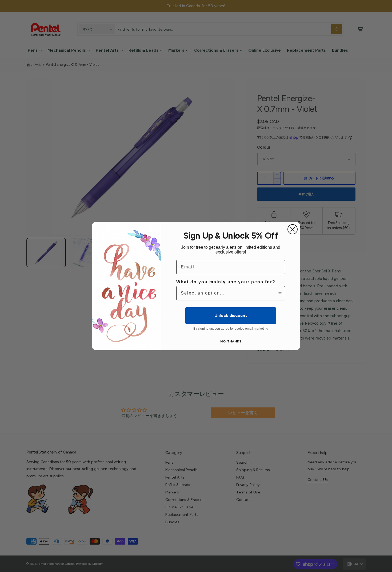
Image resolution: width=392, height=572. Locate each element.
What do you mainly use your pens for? (225, 282)
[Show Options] (280, 293)
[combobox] (229, 293)
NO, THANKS (230, 341)
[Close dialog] (292, 229)
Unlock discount (230, 315)
